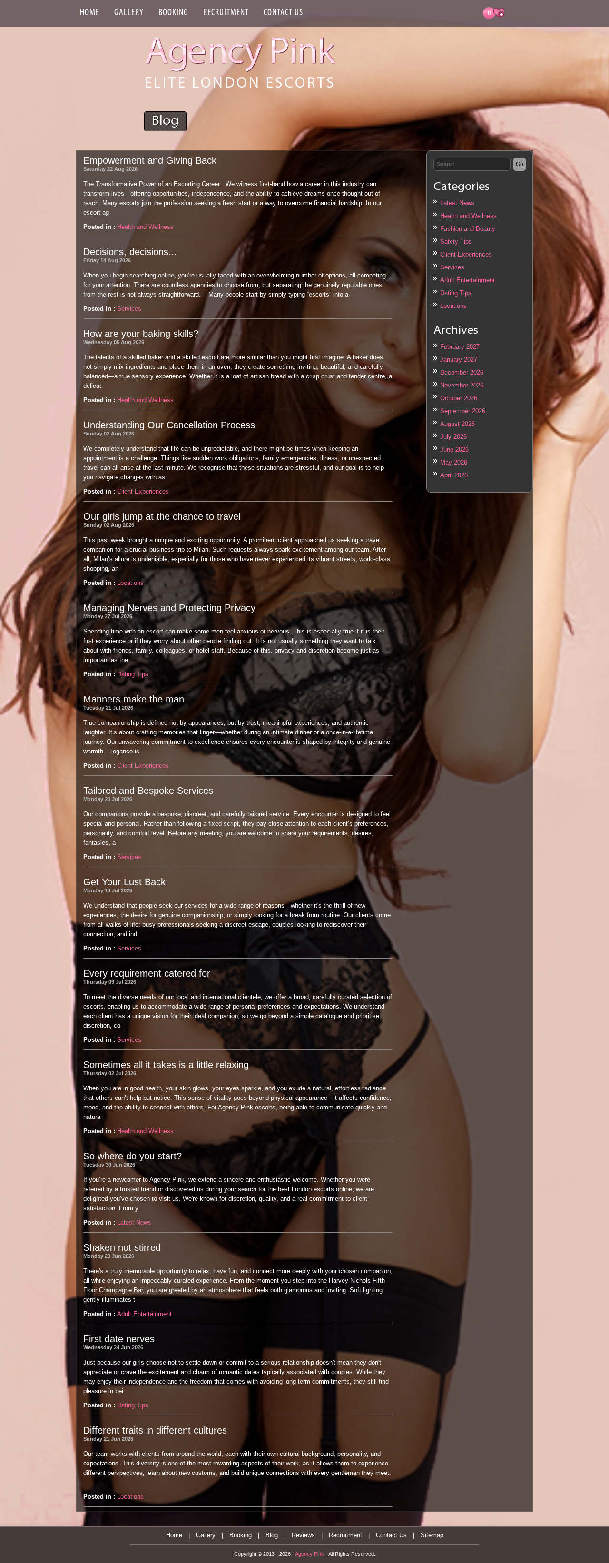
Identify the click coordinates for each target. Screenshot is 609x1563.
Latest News (457, 203)
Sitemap (432, 1535)
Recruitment (226, 13)
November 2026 (461, 385)
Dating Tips (455, 293)
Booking (173, 13)
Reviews (303, 1535)
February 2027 (460, 346)
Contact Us (283, 13)
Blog (271, 1535)
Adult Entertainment (467, 280)
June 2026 (454, 449)
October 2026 (458, 398)
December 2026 (461, 372)
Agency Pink (309, 1554)
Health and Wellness (468, 215)
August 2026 (457, 423)
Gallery (129, 13)
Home (89, 13)
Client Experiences (466, 254)
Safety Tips (456, 241)
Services (452, 267)
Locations (453, 305)
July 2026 (453, 436)
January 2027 (458, 359)
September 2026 (462, 411)
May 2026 (453, 462)
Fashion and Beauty (467, 228)
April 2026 (454, 475)
